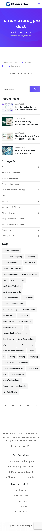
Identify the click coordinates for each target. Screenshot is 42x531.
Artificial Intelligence (29, 274)
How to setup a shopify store (22, 461)
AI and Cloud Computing (13, 257)
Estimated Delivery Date (12, 327)
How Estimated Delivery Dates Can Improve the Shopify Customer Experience (26, 111)
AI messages (31, 257)
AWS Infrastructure (11, 298)
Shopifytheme (33, 368)
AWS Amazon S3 (17, 280)
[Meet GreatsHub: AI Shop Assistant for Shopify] (7, 136)
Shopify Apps (9, 362)
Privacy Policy (22, 501)
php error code (9, 345)
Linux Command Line (26, 339)
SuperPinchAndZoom (12, 380)
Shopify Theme (8, 213)
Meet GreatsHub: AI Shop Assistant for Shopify (27, 137)
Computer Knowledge (10, 184)
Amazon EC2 (30, 263)
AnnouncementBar (11, 274)
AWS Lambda (27, 298)
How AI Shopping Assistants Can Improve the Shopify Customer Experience (26, 125)
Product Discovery (26, 345)
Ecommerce (23, 315)
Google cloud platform (12, 333)
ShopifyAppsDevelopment (13, 368)
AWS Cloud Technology (12, 286)
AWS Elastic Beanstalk (12, 292)
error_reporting (25, 321)
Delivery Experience (28, 310)
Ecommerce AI (9, 321)
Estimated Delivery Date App (13, 190)
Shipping (12, 357)
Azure (6, 304)
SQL (5, 374)
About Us (22, 490)
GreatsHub (30, 62)
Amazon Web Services (11, 173)
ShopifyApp (33, 357)
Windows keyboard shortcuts (15, 386)
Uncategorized (8, 236)
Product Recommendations (14, 351)
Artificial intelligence (10, 178)
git (27, 327)
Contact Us (22, 511)
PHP (4, 196)
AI (3, 167)
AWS (5, 280)
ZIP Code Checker (11, 392)
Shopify (5, 201)
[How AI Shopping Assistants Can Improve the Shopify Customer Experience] (7, 121)
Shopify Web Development (13, 218)
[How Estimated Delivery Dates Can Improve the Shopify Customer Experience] (7, 107)
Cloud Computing (10, 310)
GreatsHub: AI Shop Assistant (14, 207)
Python (31, 351)
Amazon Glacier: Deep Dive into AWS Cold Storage (25, 153)
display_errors (9, 315)
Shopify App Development (22, 466)
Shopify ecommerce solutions (22, 477)
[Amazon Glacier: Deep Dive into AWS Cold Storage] (7, 150)
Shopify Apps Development (13, 224)
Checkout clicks (18, 304)
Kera (26, 333)
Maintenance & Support (22, 472)
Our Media (22, 506)
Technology (6, 230)
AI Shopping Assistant (12, 263)
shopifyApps (23, 362)
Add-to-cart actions (11, 251)
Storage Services (17, 374)
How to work (22, 495)
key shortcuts (9, 339)
